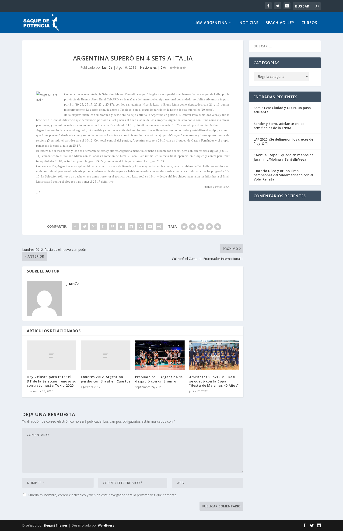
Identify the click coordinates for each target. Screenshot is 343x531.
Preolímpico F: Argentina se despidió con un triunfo (159, 379)
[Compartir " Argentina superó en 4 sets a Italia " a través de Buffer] (131, 226)
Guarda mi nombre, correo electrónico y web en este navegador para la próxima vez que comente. (102, 495)
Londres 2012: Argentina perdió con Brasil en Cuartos (105, 379)
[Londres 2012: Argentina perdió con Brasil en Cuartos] (105, 355)
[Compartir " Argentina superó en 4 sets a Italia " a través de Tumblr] (103, 226)
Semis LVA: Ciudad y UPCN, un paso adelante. (282, 110)
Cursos (309, 23)
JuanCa (107, 67)
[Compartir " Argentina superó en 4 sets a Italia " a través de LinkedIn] (121, 226)
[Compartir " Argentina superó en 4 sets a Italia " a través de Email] (149, 226)
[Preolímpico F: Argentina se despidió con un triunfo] (160, 355)
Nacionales (148, 67)
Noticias (249, 23)
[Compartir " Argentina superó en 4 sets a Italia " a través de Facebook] (75, 226)
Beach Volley (280, 23)
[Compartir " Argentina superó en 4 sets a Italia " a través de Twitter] (84, 226)
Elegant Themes (56, 525)
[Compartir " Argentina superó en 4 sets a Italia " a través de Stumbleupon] (140, 226)
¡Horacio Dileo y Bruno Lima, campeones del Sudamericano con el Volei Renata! (283, 175)
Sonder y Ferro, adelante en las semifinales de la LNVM (279, 125)
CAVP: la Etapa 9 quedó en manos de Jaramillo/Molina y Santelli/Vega (283, 157)
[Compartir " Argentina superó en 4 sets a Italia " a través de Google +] (93, 226)
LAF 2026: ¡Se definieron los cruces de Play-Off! (283, 141)
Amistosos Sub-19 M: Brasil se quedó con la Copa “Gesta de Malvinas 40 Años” (214, 381)
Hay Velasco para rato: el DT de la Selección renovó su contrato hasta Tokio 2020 (51, 381)
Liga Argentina (210, 23)
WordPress (106, 525)
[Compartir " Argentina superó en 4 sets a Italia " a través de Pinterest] (112, 226)
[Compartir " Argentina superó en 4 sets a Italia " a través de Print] (159, 226)
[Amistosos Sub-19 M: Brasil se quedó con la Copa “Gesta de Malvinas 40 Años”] (214, 355)
